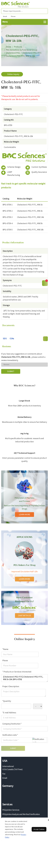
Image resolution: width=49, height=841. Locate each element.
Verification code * (10, 735)
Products (18, 46)
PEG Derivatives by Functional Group (21, 50)
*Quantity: (6, 701)
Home (8, 46)
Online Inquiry (13, 74)
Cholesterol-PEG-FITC (32, 53)
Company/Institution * (12, 723)
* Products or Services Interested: (17, 671)
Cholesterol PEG (13, 53)
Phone (5, 660)
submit (10, 371)
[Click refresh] (39, 740)
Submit (13, 748)
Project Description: (10, 686)
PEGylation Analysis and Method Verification (21, 814)
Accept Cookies (39, 829)
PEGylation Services (10, 810)
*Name (5, 649)
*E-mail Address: (9, 712)
